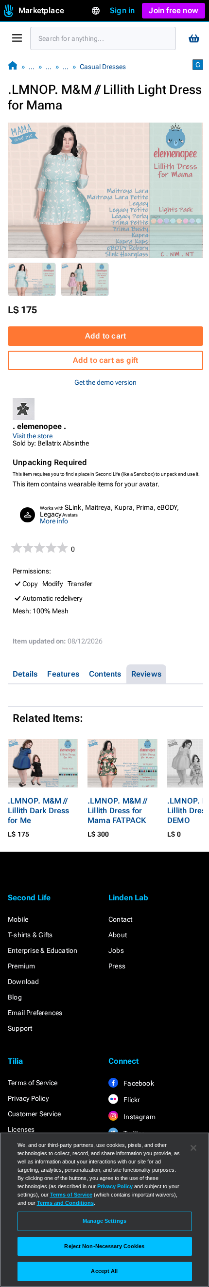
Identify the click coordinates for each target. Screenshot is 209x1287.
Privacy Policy (28, 1098)
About (117, 935)
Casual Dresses (103, 67)
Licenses (21, 1129)
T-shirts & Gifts (30, 935)
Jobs (116, 950)
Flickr (131, 1100)
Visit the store (32, 436)
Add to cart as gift (106, 360)
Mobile (18, 919)
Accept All (104, 1271)
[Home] (12, 66)
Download (23, 981)
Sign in (122, 10)
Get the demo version (105, 382)
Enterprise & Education (42, 950)
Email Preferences (35, 1013)
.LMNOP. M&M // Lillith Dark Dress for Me (39, 810)
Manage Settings (104, 1221)
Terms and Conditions (65, 1203)
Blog (15, 997)
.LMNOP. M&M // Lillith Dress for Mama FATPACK (117, 810)
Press (116, 966)
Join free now (173, 10)
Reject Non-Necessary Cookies (104, 1246)
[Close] (193, 1148)
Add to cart (105, 335)
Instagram (139, 1117)
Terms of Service (32, 1083)
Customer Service (34, 1114)
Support (20, 1028)
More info (54, 521)
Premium (21, 966)
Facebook (138, 1083)
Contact (120, 919)
